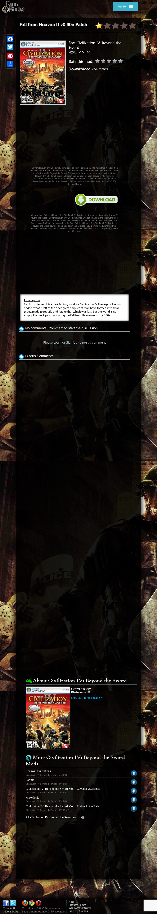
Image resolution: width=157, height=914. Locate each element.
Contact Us (9, 908)
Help (71, 901)
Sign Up (72, 342)
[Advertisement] (88, 137)
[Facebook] (10, 39)
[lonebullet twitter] (13, 905)
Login (57, 342)
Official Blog (10, 911)
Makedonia (32, 797)
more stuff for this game (85, 697)
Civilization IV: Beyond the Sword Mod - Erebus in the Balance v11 (67, 806)
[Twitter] (10, 47)
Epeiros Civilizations (38, 771)
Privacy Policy (77, 904)
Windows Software (80, 907)
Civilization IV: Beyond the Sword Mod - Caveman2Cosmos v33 (65, 788)
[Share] (10, 64)
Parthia (30, 779)
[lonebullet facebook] (6, 905)
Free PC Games (78, 910)
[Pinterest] (10, 56)
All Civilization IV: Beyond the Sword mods (53, 817)
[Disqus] (74, 408)
